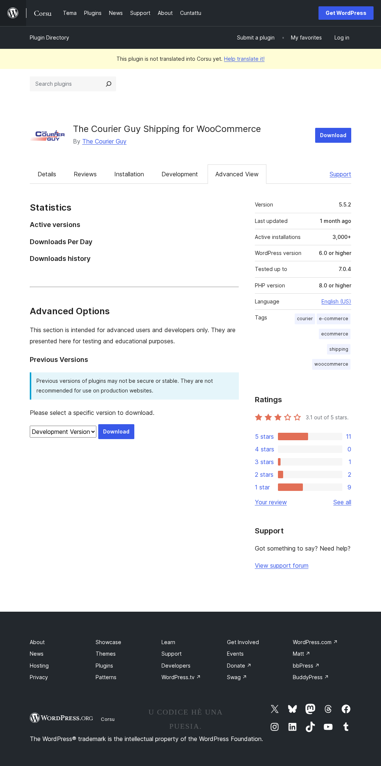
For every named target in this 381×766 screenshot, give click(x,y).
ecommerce (334, 334)
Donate (239, 665)
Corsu (108, 719)
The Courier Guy (104, 141)
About (37, 642)
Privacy (39, 677)
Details (47, 174)
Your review (271, 502)
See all (342, 502)
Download (333, 135)
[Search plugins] (108, 83)
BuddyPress (311, 677)
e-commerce (333, 318)
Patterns (106, 677)
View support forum (281, 565)
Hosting (39, 665)
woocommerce (331, 364)
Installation (129, 174)
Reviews (85, 174)
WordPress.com (315, 642)
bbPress (306, 665)
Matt (301, 653)
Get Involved (243, 642)
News (37, 653)
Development (179, 174)
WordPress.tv (181, 677)
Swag (237, 677)
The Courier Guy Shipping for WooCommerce (167, 128)
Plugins (104, 665)
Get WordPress (346, 13)
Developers (175, 665)
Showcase (108, 642)
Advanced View (237, 174)
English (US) (336, 301)
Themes (106, 653)
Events (235, 653)
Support (340, 174)
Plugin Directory (49, 37)
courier (305, 318)
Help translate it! (244, 59)
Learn (168, 642)
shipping (338, 349)
